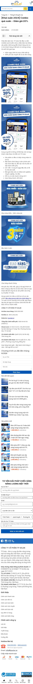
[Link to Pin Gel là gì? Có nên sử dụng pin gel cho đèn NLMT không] (4, 381)
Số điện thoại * (5, 494)
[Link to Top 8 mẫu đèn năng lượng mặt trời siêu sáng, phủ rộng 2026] (4, 406)
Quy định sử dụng (6, 613)
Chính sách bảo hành (7, 603)
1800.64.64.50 (21, 645)
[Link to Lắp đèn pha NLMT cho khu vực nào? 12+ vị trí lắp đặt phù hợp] (4, 389)
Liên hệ (3, 624)
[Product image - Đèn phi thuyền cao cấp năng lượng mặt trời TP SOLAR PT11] (5, 457)
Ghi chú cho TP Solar (7, 521)
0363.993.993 (11, 645)
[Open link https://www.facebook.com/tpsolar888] (2, 541)
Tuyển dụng (4, 631)
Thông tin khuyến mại (16, 15)
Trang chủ (5, 15)
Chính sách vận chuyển (8, 606)
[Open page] (16, 3)
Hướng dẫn (4, 637)
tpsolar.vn (11, 318)
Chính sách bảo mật (7, 609)
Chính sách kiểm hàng (7, 616)
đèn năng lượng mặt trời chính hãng (17, 298)
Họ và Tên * (5, 486)
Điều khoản (4, 634)
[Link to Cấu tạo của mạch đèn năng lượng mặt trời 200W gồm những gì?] (4, 397)
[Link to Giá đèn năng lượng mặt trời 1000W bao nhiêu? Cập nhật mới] (4, 413)
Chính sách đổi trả (6, 600)
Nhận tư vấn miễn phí (17, 531)
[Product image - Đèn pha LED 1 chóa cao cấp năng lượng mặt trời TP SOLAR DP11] (5, 447)
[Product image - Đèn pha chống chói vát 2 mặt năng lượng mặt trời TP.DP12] (5, 467)
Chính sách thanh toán (7, 596)
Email (2, 500)
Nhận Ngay (16, 372)
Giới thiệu (4, 627)
